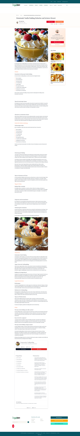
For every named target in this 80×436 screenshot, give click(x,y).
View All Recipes (57, 44)
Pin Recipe (51, 21)
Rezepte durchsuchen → (59, 420)
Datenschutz (60, 5)
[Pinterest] (13, 426)
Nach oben (39, 434)
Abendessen (31, 5)
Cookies (55, 1)
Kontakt (55, 5)
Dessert (36, 5)
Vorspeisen (46, 5)
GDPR (51, 1)
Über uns (51, 5)
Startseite (25, 5)
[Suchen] (28, 422)
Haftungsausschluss (65, 1)
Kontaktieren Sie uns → (59, 423)
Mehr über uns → (59, 417)
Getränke (40, 5)
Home (18, 15)
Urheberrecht (59, 1)
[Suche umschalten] (67, 5)
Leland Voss (22, 21)
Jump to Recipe (60, 21)
